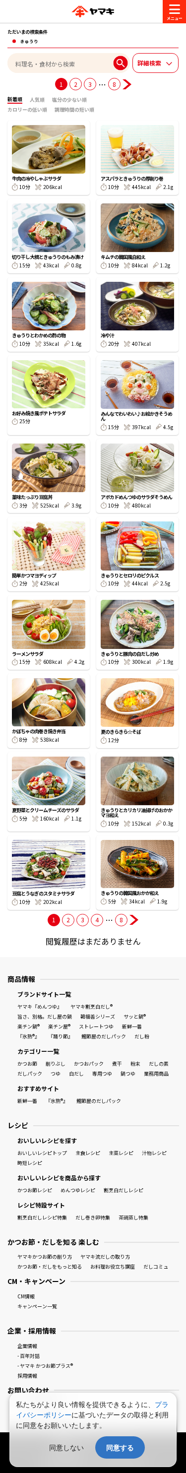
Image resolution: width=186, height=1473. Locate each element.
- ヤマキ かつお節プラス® (45, 1365)
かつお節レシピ (34, 1190)
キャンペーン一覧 (37, 1306)
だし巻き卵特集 (92, 1217)
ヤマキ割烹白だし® (91, 1006)
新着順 (14, 99)
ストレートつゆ (96, 1026)
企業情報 (27, 1345)
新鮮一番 (132, 1026)
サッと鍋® (135, 1016)
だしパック (29, 1073)
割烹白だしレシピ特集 (42, 1217)
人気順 (37, 99)
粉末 (135, 1063)
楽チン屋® (59, 1026)
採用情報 (27, 1375)
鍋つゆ (128, 1073)
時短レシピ (29, 1162)
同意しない (66, 1447)
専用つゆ (102, 1073)
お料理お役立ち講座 (112, 1266)
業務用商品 (156, 1073)
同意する (120, 1447)
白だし (76, 1073)
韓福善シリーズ (97, 1016)
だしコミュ (155, 1266)
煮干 (117, 1063)
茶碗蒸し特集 (133, 1217)
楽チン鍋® (28, 1026)
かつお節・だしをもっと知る (49, 1266)
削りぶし (55, 1063)
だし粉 (141, 1036)
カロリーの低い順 (27, 109)
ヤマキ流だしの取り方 (105, 1256)
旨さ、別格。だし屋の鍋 (44, 1016)
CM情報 (26, 1296)
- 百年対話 (28, 1355)
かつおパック (89, 1063)
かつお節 (27, 1063)
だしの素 (159, 1063)
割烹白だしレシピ (123, 1190)
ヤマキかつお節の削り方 (44, 1256)
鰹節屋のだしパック (103, 1036)
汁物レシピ (154, 1152)
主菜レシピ (121, 1152)
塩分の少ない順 (69, 99)
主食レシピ (87, 1152)
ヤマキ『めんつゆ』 (39, 1006)
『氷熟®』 (28, 1036)
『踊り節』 (60, 1036)
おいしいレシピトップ (42, 1152)
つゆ (56, 1073)
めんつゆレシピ (78, 1190)
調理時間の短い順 (74, 109)
